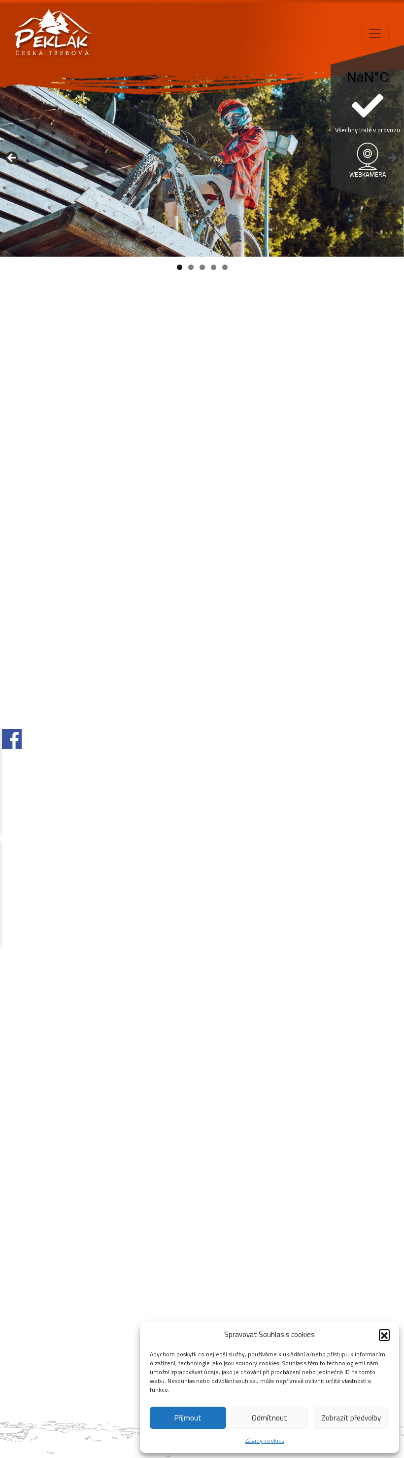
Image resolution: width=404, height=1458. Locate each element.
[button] (384, 1335)
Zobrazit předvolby (351, 1417)
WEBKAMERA (367, 174)
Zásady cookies (264, 1440)
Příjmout (188, 1417)
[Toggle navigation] (375, 33)
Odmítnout (269, 1417)
